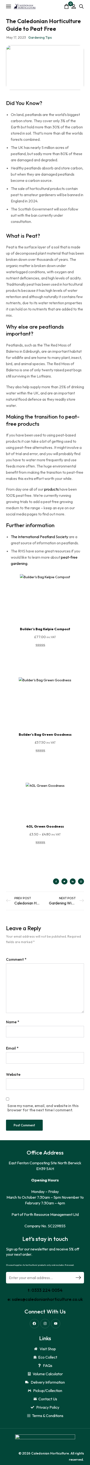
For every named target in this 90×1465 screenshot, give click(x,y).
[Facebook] (34, 1323)
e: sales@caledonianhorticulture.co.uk (45, 1299)
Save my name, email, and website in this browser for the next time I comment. (42, 1107)
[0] (66, 6)
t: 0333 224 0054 (45, 1290)
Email (12, 1048)
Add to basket (45, 657)
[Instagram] (45, 1323)
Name (12, 1021)
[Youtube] (55, 1323)
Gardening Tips (40, 37)
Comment (16, 959)
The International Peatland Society (39, 536)
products (52, 489)
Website (13, 1074)
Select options (45, 854)
